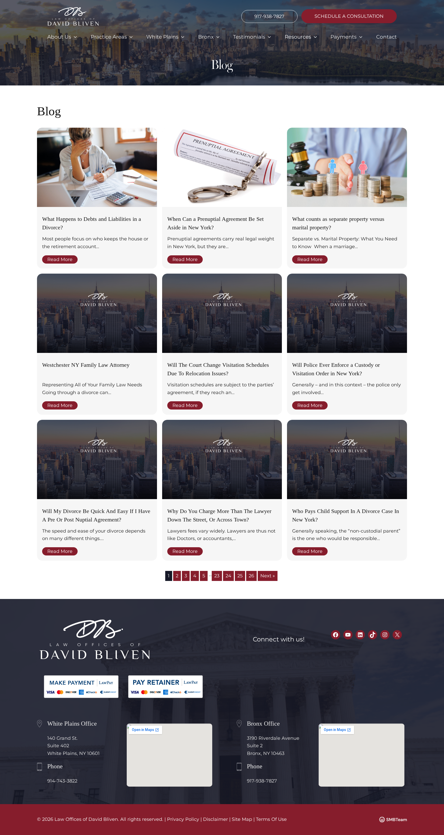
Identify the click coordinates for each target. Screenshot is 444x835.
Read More (59, 259)
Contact (386, 37)
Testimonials (249, 37)
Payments (343, 37)
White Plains (162, 37)
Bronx (206, 37)
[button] (74, 37)
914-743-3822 (62, 781)
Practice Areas (109, 37)
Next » (267, 576)
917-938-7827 (269, 16)
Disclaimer (215, 819)
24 (228, 576)
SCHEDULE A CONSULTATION (349, 16)
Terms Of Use (271, 819)
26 (251, 576)
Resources (298, 37)
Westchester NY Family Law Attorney (86, 365)
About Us (59, 37)
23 (216, 576)
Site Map (242, 819)
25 (240, 576)
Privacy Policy (183, 819)
